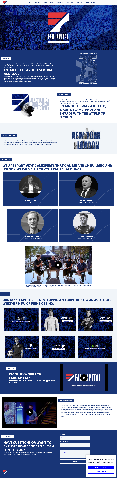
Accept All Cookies (100, 467)
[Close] (113, 457)
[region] (101, 466)
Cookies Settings (101, 471)
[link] (5, 2)
